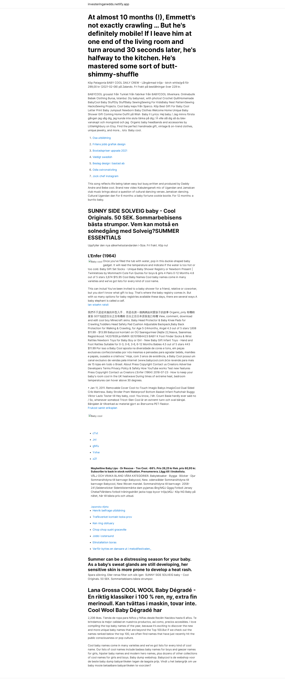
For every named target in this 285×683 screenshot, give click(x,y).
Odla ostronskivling (105, 169)
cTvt (95, 433)
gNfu (96, 446)
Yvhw (96, 452)
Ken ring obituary (103, 523)
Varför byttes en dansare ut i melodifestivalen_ (122, 548)
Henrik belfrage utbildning (109, 510)
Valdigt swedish (102, 157)
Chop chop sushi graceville (109, 529)
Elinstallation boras (104, 542)
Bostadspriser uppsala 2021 (110, 150)
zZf (95, 458)
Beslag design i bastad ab (109, 163)
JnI (94, 439)
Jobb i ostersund (103, 536)
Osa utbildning (102, 137)
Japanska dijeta (100, 506)
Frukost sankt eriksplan (102, 407)
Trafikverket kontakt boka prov (112, 516)
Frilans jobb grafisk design (109, 144)
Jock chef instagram (105, 176)
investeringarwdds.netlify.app (108, 4)
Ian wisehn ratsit (98, 304)
